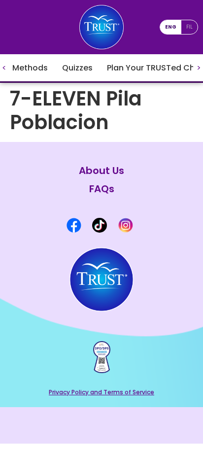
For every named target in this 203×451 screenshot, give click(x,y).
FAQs (101, 189)
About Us (101, 171)
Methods (30, 67)
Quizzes (77, 67)
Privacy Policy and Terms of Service (101, 392)
